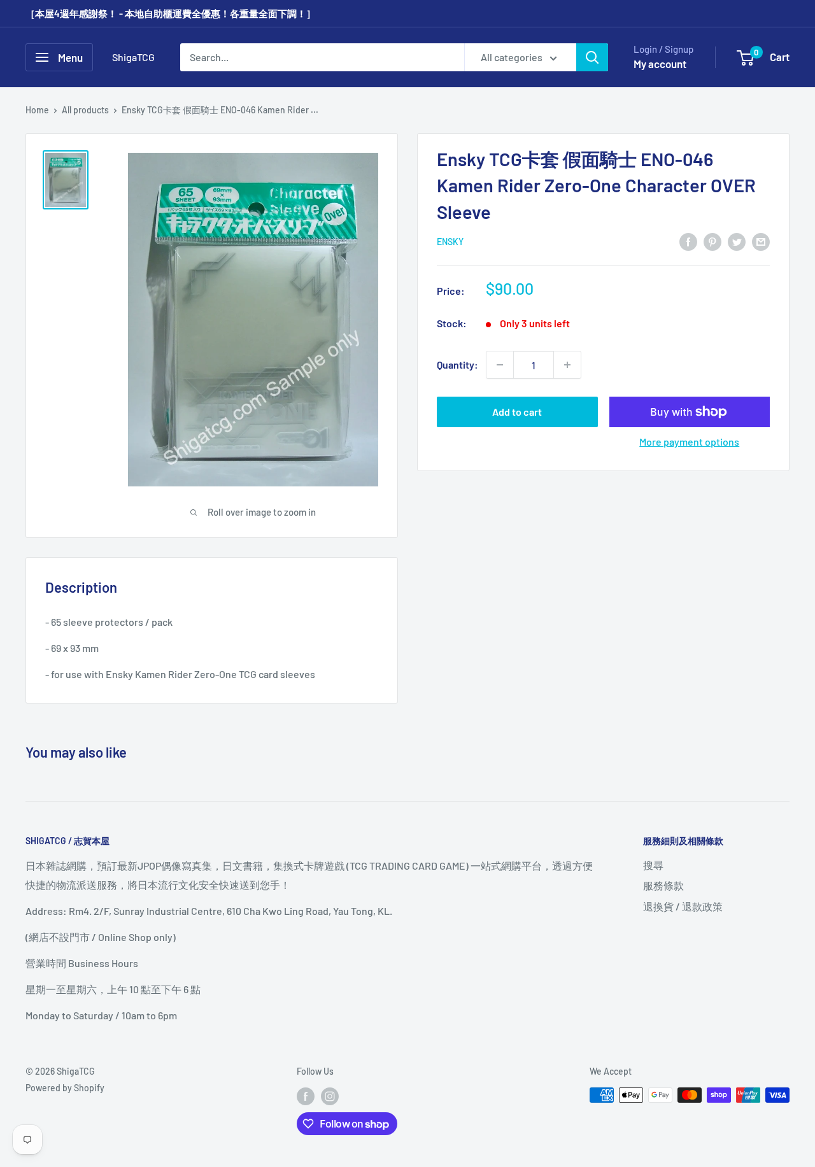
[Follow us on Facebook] (306, 1096)
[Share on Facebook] (688, 241)
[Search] (592, 57)
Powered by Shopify (64, 1087)
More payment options (689, 441)
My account (660, 63)
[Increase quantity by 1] (567, 364)
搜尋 (653, 865)
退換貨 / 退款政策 (683, 906)
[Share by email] (761, 241)
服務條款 (663, 885)
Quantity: (457, 364)
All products (85, 109)
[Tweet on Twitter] (737, 241)
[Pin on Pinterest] (712, 241)
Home (37, 109)
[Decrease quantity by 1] (499, 364)
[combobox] (322, 57)
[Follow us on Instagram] (330, 1096)
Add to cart (517, 412)
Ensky (450, 241)
